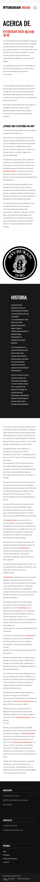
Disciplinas (6, 855)
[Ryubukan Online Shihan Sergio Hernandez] (16, 7)
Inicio (4, 851)
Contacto (6, 862)
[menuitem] (34, 7)
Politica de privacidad (10, 858)
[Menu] (34, 7)
